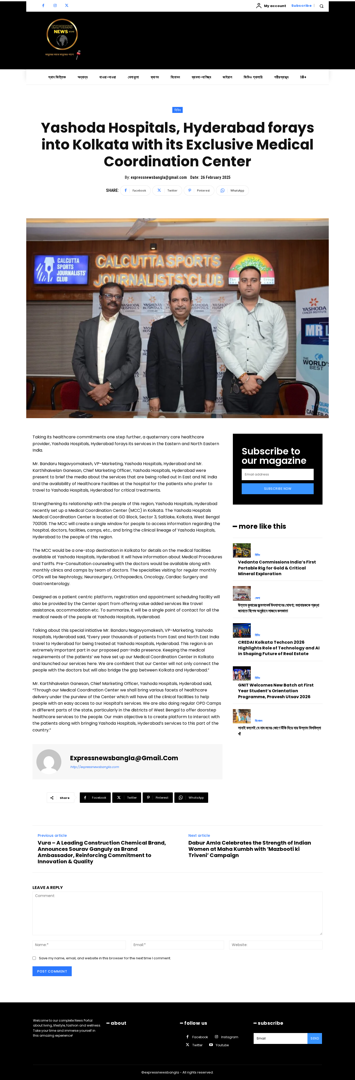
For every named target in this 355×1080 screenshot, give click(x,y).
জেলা (257, 598)
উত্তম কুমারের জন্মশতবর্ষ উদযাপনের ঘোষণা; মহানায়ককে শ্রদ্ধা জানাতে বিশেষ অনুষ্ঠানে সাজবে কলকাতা (278, 608)
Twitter (197, 1045)
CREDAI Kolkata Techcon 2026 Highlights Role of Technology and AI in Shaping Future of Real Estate (279, 648)
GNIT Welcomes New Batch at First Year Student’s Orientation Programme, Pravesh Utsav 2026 (276, 691)
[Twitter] (66, 5)
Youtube (222, 1045)
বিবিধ (177, 110)
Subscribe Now (278, 488)
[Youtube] (211, 1045)
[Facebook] (43, 5)
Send (315, 1038)
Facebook (200, 1037)
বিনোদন (258, 720)
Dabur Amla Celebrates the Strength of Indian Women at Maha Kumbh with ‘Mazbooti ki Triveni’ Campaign (249, 849)
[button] (321, 6)
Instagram (229, 1037)
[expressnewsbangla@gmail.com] (52, 761)
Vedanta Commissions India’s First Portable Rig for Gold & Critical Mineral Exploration (277, 568)
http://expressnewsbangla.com (94, 767)
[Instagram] (55, 5)
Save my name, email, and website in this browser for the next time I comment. (105, 958)
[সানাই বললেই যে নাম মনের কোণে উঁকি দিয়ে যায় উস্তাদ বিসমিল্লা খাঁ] (242, 716)
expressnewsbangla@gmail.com (159, 177)
